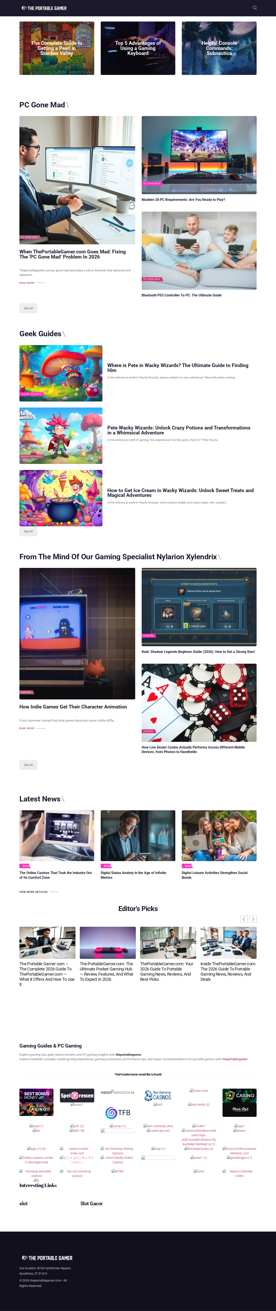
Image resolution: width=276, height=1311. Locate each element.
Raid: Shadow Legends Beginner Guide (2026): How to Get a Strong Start (198, 652)
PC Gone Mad (29, 237)
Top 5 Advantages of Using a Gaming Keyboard (138, 48)
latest (26, 866)
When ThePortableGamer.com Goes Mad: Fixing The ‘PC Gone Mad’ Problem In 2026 (72, 254)
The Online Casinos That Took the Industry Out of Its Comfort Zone (55, 875)
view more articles (33, 892)
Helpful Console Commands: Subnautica (219, 48)
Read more (26, 283)
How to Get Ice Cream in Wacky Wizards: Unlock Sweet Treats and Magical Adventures (180, 493)
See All (28, 308)
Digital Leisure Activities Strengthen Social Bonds (215, 875)
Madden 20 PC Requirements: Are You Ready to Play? (183, 200)
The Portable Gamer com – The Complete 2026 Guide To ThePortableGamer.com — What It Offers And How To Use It (47, 974)
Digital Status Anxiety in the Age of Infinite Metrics (133, 875)
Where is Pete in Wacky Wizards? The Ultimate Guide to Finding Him (177, 368)
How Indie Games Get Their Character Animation (73, 707)
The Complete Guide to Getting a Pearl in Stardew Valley (56, 48)
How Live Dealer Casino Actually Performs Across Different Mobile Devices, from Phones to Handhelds (193, 749)
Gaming (26, 692)
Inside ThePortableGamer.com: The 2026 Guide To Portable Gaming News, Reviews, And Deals (228, 971)
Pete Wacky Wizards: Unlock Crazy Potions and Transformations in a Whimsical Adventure (179, 430)
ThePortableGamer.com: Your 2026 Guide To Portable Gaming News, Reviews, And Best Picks (166, 971)
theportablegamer (235, 1059)
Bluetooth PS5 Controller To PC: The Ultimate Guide (182, 295)
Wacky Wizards (31, 394)
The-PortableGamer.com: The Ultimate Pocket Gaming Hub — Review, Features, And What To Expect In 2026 (106, 971)
